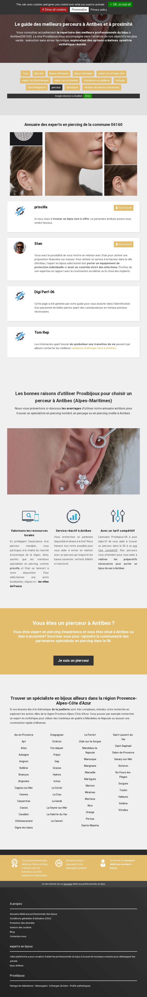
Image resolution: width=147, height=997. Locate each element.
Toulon (123, 790)
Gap (57, 761)
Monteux (90, 798)
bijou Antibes (16, 965)
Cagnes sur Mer (24, 787)
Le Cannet (57, 821)
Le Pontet (90, 734)
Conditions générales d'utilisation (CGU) (30, 918)
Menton (90, 785)
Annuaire (14, 914)
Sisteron (123, 765)
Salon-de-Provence (123, 752)
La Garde (57, 801)
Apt (24, 741)
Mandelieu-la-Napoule (90, 750)
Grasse (57, 768)
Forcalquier (57, 748)
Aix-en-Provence (23, 734)
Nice (90, 805)
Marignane (90, 765)
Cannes (23, 794)
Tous (25, 73)
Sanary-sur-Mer (123, 759)
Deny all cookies (55, 9)
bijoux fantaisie (83, 73)
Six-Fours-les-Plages (123, 774)
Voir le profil (125, 207)
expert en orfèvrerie (66, 80)
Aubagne (24, 754)
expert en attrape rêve (111, 73)
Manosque (90, 759)
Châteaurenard (23, 821)
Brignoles (23, 781)
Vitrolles (123, 810)
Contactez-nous (18, 936)
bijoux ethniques (59, 73)
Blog (12, 932)
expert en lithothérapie (35, 80)
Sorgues (123, 783)
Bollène (24, 768)
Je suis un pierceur (73, 660)
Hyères (57, 774)
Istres (57, 781)
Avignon (23, 761)
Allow (87, 96)
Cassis (24, 807)
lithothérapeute (37, 87)
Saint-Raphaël (123, 745)
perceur (56, 87)
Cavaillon (24, 814)
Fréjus (56, 754)
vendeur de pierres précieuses (101, 87)
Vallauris (123, 796)
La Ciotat (57, 787)
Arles (24, 748)
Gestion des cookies (20, 927)
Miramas (90, 792)
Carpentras (23, 801)
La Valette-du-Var (57, 814)
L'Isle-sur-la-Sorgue (90, 741)
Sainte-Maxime (90, 825)
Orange (90, 812)
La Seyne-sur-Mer (57, 807)
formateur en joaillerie (97, 80)
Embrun (57, 741)
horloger (120, 80)
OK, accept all (121, 4)
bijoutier (39, 73)
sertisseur (72, 87)
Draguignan (56, 734)
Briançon (24, 774)
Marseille (90, 772)
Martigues (90, 779)
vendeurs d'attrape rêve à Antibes (93, 348)
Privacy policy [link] (99, 9)
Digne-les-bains (24, 827)
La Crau (57, 794)
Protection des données (22, 923)
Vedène (123, 803)
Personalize (79, 9)
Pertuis (90, 818)
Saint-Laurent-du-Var (123, 737)
